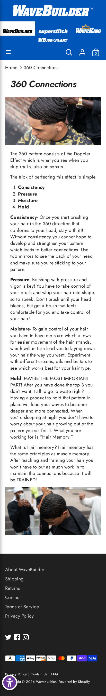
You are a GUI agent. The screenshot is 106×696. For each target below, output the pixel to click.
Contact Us (39, 674)
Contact (13, 597)
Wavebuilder (46, 681)
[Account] (82, 50)
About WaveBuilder (25, 569)
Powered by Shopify (74, 681)
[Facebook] (17, 637)
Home (11, 67)
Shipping (14, 579)
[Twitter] (8, 637)
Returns (12, 588)
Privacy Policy (19, 616)
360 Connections (41, 67)
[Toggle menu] (8, 52)
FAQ (54, 674)
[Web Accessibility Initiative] (9, 682)
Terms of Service (22, 606)
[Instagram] (26, 637)
